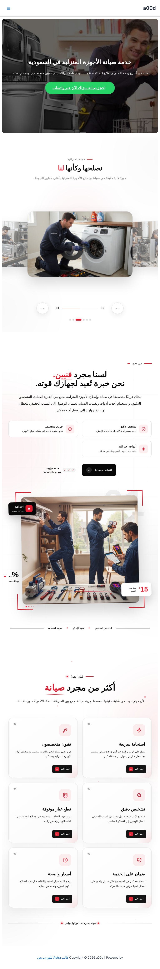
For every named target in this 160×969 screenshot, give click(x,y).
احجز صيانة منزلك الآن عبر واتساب (78, 88)
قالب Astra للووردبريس (52, 957)
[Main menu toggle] (8, 8)
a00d (149, 8)
